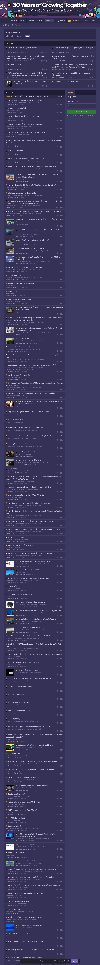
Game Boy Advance (19, 489)
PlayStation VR (17, 804)
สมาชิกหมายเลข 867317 (22, 615)
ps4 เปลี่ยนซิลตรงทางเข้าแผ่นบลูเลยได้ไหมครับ (33, 240)
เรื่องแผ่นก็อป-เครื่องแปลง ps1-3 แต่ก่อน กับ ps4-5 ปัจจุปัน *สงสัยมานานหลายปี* (35, 436)
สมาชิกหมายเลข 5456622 (22, 181)
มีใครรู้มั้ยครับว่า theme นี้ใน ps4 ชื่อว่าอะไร (32, 786)
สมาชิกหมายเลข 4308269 (12, 104)
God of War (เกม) (36, 269)
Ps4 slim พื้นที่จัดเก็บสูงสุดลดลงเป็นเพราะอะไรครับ (25, 958)
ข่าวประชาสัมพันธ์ (81, 112)
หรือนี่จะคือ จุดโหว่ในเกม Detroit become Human (25, 917)
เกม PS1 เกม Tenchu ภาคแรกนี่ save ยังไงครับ (23, 778)
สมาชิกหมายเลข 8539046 (12, 830)
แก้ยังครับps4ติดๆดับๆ (15, 719)
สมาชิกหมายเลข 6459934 (22, 245)
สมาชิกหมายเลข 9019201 (12, 303)
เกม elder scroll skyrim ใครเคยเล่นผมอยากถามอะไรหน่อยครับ (29, 727)
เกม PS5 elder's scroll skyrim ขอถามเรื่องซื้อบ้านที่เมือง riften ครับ (30, 553)
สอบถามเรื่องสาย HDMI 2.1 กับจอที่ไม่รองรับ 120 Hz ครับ (27, 942)
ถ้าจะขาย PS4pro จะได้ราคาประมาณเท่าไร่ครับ (24, 662)
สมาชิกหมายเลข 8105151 (12, 774)
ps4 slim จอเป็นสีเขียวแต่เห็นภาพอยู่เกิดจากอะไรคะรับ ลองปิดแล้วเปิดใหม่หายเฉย (35, 654)
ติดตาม (27, 36)
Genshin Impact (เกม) (45, 332)
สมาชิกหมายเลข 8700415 (12, 549)
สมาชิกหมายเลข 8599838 (22, 574)
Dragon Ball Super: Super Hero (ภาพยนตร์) (32, 367)
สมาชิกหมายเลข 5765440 (12, 128)
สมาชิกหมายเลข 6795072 (22, 465)
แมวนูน (8, 77)
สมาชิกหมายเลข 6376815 (12, 52)
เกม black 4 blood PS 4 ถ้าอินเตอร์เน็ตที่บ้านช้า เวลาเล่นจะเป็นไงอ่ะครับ (32, 185)
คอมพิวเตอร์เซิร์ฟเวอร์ (35, 672)
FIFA (33, 828)
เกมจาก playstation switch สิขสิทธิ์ (20, 444)
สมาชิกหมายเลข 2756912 (12, 946)
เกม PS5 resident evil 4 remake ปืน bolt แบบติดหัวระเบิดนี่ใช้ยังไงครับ (31, 636)
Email (43, 713)
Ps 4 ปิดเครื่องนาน (14, 586)
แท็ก (9, 25)
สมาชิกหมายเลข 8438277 (12, 806)
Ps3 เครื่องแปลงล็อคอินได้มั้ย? (18, 695)
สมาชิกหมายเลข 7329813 (22, 930)
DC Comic (11, 110)
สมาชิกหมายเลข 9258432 (12, 197)
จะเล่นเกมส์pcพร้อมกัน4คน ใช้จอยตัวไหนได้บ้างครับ (35, 745)
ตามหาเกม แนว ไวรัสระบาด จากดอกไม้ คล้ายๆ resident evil (28, 578)
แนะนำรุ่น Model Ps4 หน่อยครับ (19, 375)
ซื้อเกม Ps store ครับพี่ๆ (25, 844)
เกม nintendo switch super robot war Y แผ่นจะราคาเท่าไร (27, 347)
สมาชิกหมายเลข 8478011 (12, 962)
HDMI (23, 630)
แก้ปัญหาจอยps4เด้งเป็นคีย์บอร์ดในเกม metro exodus (26, 124)
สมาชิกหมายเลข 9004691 (12, 271)
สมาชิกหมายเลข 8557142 (22, 849)
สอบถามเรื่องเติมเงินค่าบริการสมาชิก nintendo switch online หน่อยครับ (32, 869)
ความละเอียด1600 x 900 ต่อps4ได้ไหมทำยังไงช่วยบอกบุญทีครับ (29, 679)
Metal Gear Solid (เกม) (26, 195)
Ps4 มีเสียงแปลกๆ (23, 338)
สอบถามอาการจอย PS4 (16, 151)
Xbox (25, 126)
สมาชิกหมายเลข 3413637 (58, 86)
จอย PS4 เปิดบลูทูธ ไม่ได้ (16, 818)
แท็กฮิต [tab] (70, 92)
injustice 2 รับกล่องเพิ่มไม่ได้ (17, 108)
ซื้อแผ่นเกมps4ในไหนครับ (16, 794)
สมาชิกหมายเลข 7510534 (12, 913)
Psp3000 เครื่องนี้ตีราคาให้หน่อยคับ (29, 460)
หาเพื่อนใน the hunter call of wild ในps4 (21, 283)
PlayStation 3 (49, 406)
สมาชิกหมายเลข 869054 (22, 840)
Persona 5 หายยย (14, 909)
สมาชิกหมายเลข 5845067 (58, 77)
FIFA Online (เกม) (10, 828)
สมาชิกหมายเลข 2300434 (12, 61)
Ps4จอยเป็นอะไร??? (15, 275)
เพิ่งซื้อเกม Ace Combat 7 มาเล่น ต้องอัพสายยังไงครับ (26, 893)
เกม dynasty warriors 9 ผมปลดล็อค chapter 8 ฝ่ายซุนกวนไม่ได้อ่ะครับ (31, 950)
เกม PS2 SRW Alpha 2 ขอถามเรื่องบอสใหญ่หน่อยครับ (26, 159)
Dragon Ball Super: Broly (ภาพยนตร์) (15, 369)
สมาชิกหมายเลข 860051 (12, 416)
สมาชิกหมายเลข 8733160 (12, 499)
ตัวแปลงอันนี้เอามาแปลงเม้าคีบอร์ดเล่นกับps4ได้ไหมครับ (36, 619)
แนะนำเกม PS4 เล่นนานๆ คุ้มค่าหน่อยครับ (22, 48)
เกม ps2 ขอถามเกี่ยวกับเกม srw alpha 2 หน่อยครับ (25, 100)
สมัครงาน (81, 115)
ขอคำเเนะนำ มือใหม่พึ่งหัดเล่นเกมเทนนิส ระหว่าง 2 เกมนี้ (36, 861)
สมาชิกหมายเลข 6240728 (12, 379)
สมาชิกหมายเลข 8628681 (12, 666)
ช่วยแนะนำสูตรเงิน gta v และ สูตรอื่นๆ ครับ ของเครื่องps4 (73, 48)
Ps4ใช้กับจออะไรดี (14, 65)
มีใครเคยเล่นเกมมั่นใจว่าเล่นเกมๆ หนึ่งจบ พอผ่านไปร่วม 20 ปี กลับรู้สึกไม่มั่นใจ (34, 211)
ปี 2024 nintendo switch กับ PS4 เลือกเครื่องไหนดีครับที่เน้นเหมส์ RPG (31, 877)
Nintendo (17, 871)
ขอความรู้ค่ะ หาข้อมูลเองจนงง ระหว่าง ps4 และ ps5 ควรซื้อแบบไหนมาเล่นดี (34, 885)
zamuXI (18, 750)
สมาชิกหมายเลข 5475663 (12, 361)
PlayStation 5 (24, 145)
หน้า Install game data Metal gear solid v (22, 193)
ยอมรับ (74, 961)
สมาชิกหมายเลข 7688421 (12, 582)
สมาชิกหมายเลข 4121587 (58, 69)
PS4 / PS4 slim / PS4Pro (16, 853)
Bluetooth (39, 277)
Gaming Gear (32, 277)
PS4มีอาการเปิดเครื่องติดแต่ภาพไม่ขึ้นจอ (31, 627)
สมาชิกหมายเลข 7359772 (12, 473)
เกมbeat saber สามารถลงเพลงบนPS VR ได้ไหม (24, 802)
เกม (38, 102)
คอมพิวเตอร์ (35, 721)
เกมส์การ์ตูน (36, 161)
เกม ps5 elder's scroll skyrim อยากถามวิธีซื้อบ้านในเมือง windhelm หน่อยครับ (34, 529)
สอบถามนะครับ (13, 291)
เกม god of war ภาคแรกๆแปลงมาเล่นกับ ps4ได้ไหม (25, 267)
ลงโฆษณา (75, 115)
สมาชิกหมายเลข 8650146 (12, 541)
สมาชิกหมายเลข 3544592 (12, 822)
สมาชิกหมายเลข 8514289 (12, 905)
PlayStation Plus (10, 322)
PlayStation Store (26, 261)
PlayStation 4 (17, 102)
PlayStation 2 (9, 102)
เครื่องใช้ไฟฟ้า (24, 539)
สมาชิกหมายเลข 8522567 (12, 881)
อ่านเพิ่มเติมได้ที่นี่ (64, 961)
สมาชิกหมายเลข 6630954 (12, 112)
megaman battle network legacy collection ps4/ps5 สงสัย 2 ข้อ (29, 487)
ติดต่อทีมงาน (89, 115)
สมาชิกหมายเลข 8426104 (12, 938)
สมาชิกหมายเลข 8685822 (12, 287)
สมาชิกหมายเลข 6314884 (22, 607)
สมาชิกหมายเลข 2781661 (12, 766)
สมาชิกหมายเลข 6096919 (12, 921)
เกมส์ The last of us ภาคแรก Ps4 (19, 299)
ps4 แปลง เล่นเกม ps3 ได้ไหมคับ (19, 901)
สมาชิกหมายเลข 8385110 (12, 598)
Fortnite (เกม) (29, 927)
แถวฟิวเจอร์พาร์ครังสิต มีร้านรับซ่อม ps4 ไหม (23, 116)
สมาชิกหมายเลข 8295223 (12, 857)
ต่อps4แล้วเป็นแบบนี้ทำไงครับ (27, 670)
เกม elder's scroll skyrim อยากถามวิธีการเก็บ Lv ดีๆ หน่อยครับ (29, 503)
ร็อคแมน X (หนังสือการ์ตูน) (34, 489)
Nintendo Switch (10, 349)
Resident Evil (16, 359)
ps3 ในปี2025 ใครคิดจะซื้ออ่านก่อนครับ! (31, 602)
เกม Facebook (20, 205)
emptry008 (19, 566)
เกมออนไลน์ (11, 126)
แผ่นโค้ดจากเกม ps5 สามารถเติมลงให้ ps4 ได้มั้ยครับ (26, 495)
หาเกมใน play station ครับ (26, 452)
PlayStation (24, 102)
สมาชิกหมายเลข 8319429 (12, 715)
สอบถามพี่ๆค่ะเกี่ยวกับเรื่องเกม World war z (31, 249)
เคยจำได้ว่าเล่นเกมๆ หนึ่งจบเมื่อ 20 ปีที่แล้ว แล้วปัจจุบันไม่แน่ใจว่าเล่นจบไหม (33, 167)
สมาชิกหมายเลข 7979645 (12, 371)
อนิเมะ (10, 911)
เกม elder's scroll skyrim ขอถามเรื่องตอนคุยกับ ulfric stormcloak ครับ (31, 521)
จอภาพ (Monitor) (38, 630)
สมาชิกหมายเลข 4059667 (22, 865)
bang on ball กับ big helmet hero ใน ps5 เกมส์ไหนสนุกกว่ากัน (28, 412)
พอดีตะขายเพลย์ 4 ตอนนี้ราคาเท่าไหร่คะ (21, 545)
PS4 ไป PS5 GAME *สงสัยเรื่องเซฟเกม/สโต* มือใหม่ (25, 428)
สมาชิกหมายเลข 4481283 (22, 236)
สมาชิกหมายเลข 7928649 (22, 226)
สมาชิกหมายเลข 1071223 (22, 263)
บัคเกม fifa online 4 (14, 826)
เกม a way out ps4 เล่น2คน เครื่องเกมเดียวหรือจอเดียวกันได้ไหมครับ (31, 770)
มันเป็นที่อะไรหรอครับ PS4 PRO (28, 570)
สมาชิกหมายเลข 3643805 (22, 632)
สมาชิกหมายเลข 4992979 (22, 253)
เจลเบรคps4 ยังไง (14, 754)
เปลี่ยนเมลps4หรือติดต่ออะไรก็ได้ (19, 711)
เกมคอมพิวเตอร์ (19, 126)
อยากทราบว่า (12, 469)
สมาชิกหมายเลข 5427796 (12, 691)
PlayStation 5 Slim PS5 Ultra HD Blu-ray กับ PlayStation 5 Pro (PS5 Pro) (32, 762)
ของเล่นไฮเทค (35, 648)
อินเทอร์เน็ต (19, 944)
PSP (17, 462)
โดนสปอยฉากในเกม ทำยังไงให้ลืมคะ (20, 687)
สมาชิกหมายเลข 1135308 (58, 61)
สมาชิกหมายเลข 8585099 (22, 790)
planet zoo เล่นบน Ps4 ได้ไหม (18, 934)
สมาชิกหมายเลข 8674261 (22, 343)
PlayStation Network (18, 713)
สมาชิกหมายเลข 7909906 (12, 650)
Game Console (32, 102)
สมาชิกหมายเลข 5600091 (12, 798)
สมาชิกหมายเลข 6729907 (12, 889)
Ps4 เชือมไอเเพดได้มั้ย (15, 420)
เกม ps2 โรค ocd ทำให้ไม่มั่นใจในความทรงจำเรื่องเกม (26, 132)
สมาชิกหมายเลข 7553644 (12, 814)
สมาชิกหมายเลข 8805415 (22, 456)
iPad (21, 422)
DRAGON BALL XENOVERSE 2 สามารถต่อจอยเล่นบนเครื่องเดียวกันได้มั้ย (32, 365)
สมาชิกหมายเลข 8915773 (12, 397)
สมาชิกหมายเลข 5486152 (12, 69)
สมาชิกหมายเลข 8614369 (12, 707)
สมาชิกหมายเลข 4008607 (20, 86)
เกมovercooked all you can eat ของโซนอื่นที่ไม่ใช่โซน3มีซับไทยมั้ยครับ (32, 393)
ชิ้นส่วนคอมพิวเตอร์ (35, 234)
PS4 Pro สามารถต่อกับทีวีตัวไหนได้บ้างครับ (23, 810)
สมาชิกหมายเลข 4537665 (12, 432)
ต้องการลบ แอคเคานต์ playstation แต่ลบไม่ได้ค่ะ (34, 561)
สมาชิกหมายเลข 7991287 (22, 408)
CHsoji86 (18, 334)
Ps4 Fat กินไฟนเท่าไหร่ (16, 537)
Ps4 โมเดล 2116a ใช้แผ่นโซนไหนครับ (21, 594)
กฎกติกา (69, 115)
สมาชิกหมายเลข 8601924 (12, 741)
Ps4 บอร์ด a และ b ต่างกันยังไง (18, 703)
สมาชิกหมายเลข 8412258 (12, 590)
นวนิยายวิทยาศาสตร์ (11, 919)
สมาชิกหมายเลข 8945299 (12, 155)
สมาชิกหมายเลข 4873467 (58, 52)
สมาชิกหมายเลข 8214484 (12, 424)
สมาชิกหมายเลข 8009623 (12, 279)
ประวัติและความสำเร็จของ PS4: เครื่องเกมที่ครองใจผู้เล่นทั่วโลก (39, 611)
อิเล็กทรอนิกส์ (16, 648)
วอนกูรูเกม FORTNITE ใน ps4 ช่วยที (29, 925)
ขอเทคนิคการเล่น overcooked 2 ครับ (66, 81)
